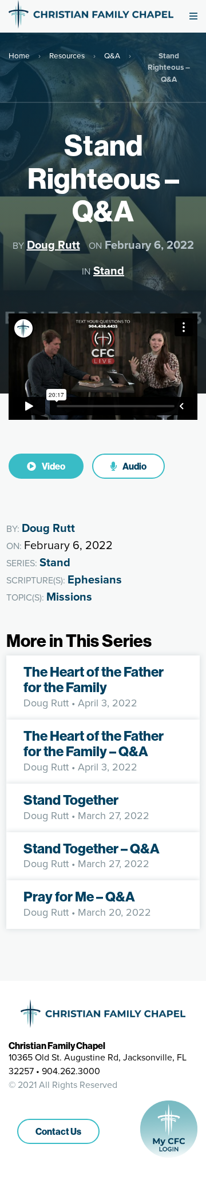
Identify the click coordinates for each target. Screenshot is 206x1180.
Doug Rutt (53, 244)
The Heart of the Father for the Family (93, 679)
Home (19, 55)
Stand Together (70, 799)
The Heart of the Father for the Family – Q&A (93, 743)
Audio (133, 466)
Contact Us (58, 1131)
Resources (67, 55)
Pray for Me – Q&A (79, 896)
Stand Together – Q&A (91, 848)
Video (53, 466)
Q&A (112, 55)
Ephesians (95, 579)
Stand (108, 270)
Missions (69, 596)
